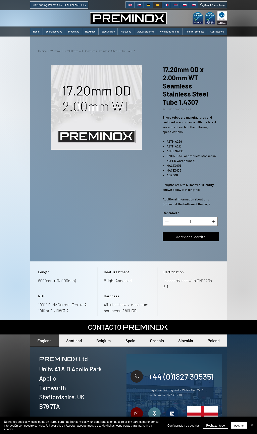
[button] (73, 31)
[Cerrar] (252, 425)
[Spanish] (157, 5)
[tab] (44, 340)
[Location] (154, 413)
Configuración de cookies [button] (183, 425)
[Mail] (137, 413)
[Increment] (214, 221)
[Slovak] (193, 5)
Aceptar (239, 425)
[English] (130, 5)
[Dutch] (175, 5)
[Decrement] (166, 221)
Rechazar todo (215, 425)
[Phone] (137, 376)
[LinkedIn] (172, 413)
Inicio (42, 51)
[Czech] (139, 5)
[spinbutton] (190, 221)
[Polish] (184, 5)
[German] (148, 5)
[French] (166, 5)
